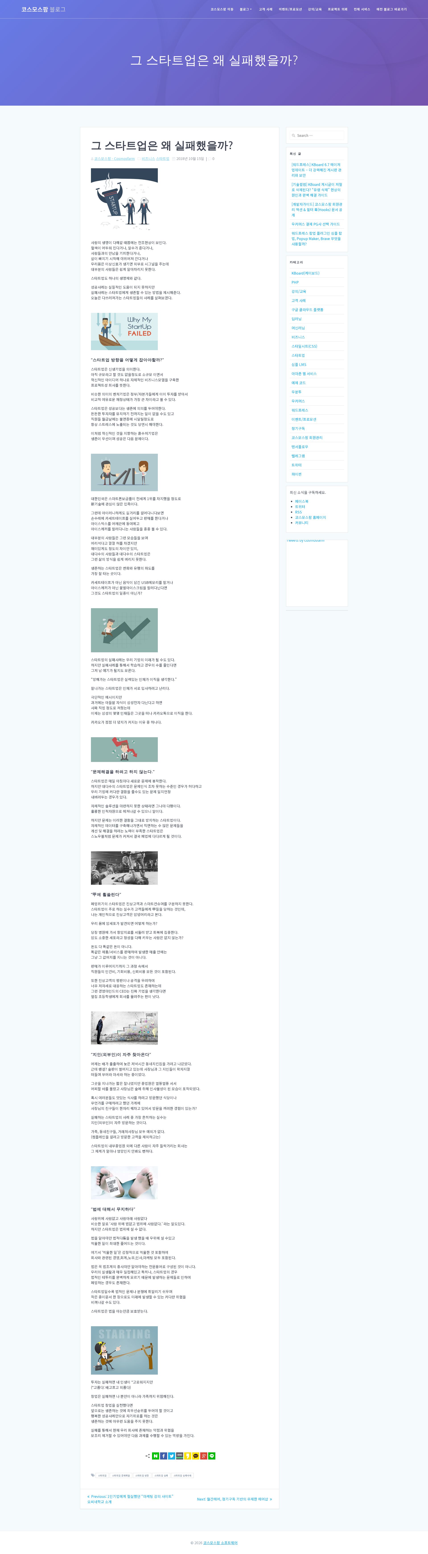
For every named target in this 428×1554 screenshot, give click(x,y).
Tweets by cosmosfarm (305, 540)
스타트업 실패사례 (182, 1475)
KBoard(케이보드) (305, 273)
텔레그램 (298, 455)
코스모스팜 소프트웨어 (220, 1542)
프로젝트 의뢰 (338, 9)
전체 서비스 (362, 9)
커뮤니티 (302, 522)
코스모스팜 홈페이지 (310, 517)
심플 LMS (299, 364)
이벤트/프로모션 (290, 9)
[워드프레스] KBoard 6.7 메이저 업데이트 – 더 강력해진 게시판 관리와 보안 (317, 170)
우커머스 (298, 401)
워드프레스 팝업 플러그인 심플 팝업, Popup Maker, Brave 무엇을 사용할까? (317, 238)
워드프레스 (300, 410)
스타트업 (162, 158)
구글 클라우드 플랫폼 (307, 309)
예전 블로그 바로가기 (392, 9)
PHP (295, 282)
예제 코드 (299, 382)
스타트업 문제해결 (121, 1475)
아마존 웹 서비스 (304, 373)
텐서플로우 (300, 446)
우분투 (297, 391)
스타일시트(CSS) (304, 346)
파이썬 (297, 474)
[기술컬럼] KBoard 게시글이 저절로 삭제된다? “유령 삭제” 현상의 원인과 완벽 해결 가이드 (317, 190)
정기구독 (298, 428)
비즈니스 (148, 158)
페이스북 (302, 501)
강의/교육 (315, 9)
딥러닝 (297, 318)
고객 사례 (266, 9)
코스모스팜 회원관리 (307, 437)
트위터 (297, 465)
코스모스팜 (43, 9)
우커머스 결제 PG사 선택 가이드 (316, 224)
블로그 (244, 9)
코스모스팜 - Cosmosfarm (114, 158)
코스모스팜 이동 (222, 9)
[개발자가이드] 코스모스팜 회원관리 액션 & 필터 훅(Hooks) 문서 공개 (317, 209)
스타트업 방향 (142, 1475)
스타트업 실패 (161, 1475)
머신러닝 (298, 328)
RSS (298, 512)
